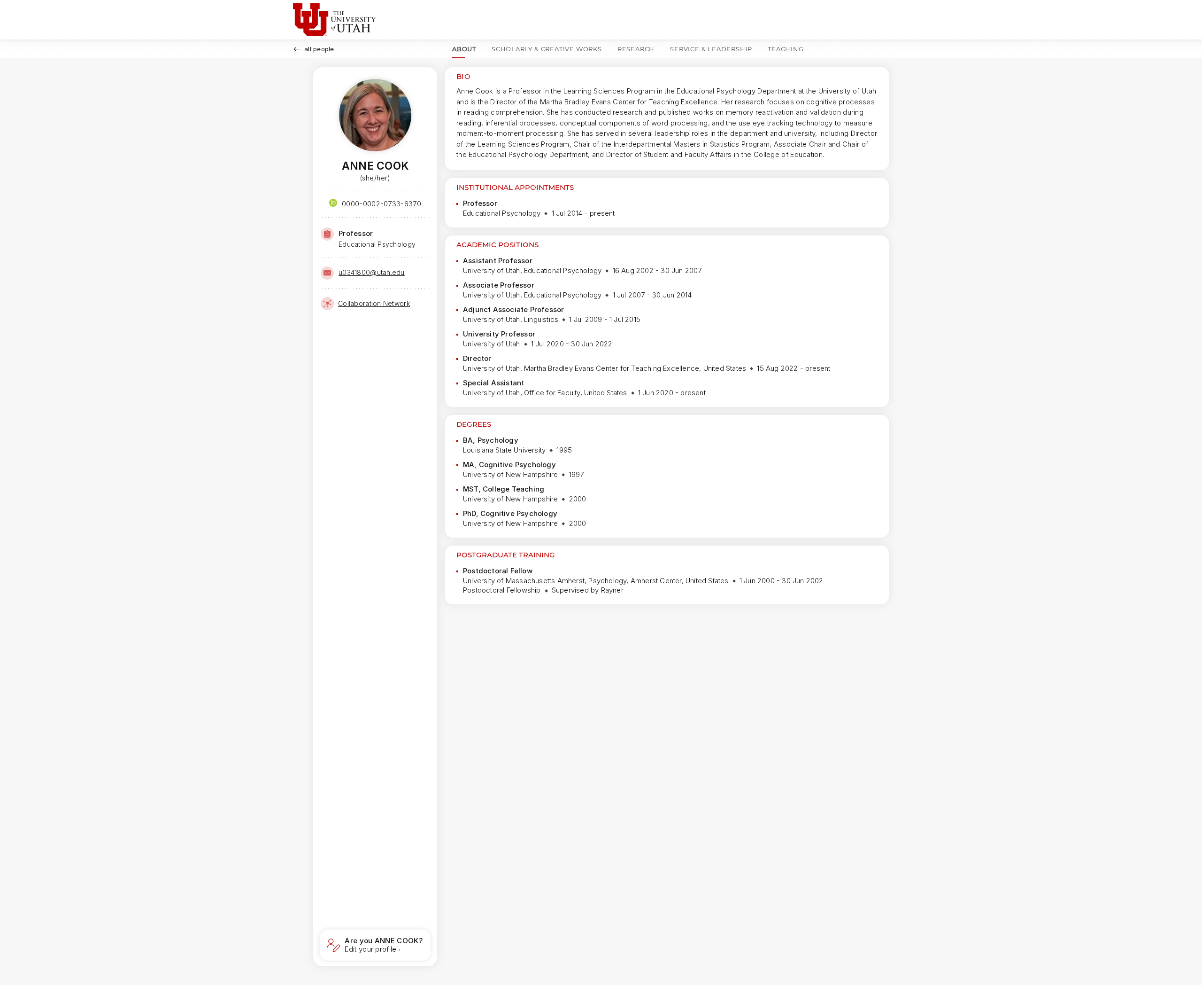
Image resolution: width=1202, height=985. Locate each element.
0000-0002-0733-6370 (381, 203)
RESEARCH (636, 49)
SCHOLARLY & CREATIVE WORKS (547, 49)
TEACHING (785, 49)
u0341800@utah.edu (372, 272)
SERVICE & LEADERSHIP (711, 49)
